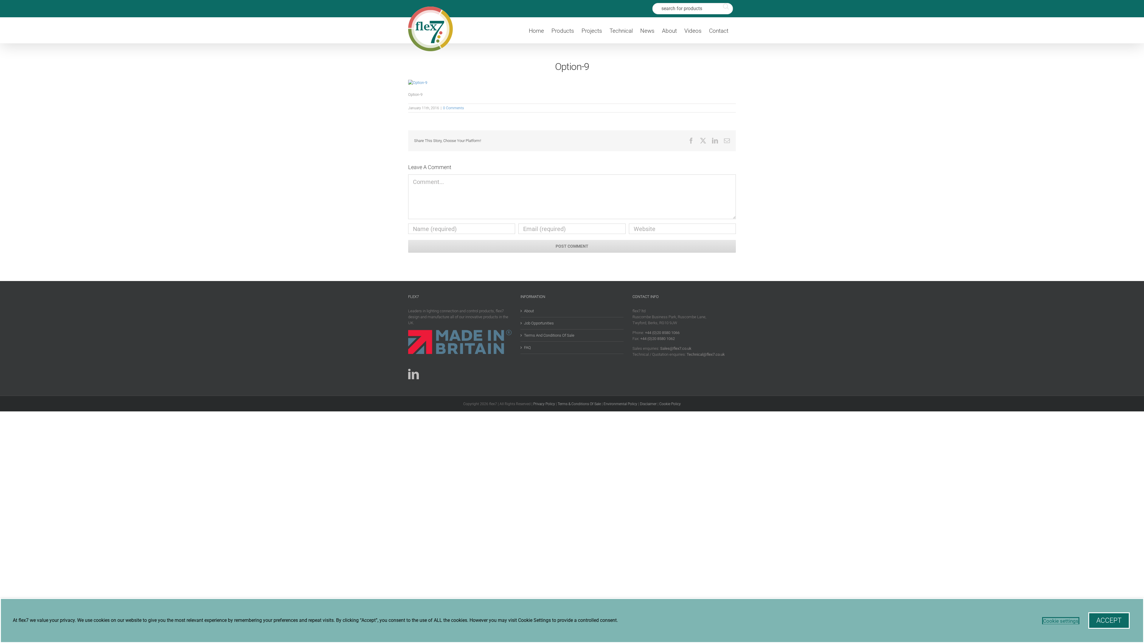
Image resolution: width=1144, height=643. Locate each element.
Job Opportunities (539, 323)
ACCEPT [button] (1109, 621)
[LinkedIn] (413, 374)
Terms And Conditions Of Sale (549, 335)
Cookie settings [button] (1060, 621)
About (529, 311)
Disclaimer (648, 404)
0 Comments (453, 108)
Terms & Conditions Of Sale (579, 404)
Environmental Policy (620, 404)
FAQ (527, 347)
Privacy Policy (544, 404)
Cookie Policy (670, 404)
